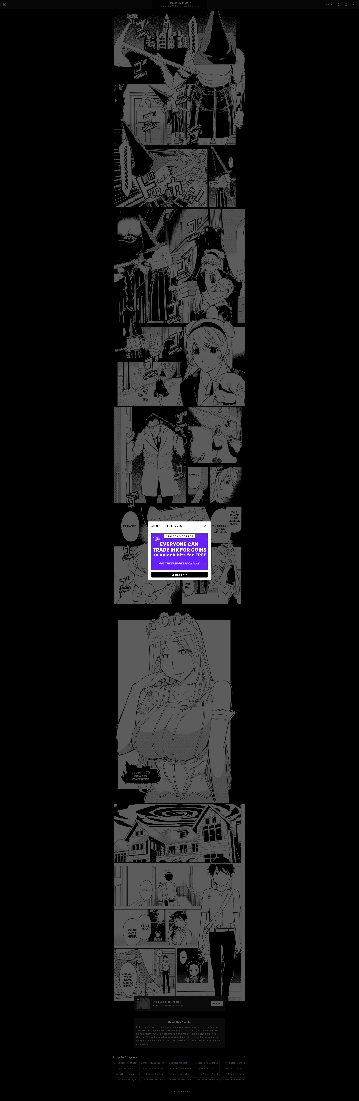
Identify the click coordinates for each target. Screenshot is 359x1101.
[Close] (205, 526)
